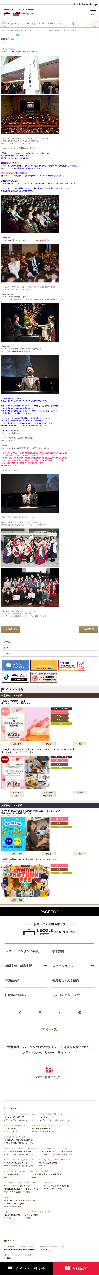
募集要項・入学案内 (65, 980)
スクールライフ (63, 966)
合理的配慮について (77, 1047)
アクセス (49, 1029)
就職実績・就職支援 (18, 966)
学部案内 (58, 951)
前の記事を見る (89, 629)
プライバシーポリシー (38, 1052)
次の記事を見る (11, 629)
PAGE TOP (49, 911)
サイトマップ (67, 1052)
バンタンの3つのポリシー (41, 1047)
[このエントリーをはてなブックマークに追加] (17, 36)
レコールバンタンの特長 (22, 951)
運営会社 (13, 1047)
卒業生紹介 (12, 980)
